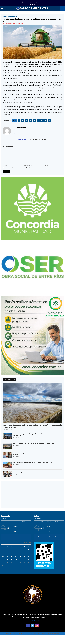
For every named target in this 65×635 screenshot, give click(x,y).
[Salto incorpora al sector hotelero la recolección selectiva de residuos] (7, 465)
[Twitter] (32, 625)
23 (28, 559)
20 (16, 559)
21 (20, 559)
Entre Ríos (15, 16)
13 (16, 556)
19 (11, 559)
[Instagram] (37, 625)
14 (20, 556)
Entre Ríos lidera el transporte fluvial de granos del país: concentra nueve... (34, 443)
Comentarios (22, 139)
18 (7, 559)
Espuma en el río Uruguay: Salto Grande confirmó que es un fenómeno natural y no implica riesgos (32, 426)
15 (24, 556)
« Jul (2, 568)
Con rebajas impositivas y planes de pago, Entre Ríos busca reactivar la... (33, 472)
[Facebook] (28, 625)
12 (11, 556)
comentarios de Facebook (38, 139)
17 (3, 559)
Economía (10, 16)
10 (3, 556)
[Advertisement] (32, 494)
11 (7, 556)
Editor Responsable (8, 23)
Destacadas (5, 16)
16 (28, 556)
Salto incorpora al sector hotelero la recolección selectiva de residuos (32, 462)
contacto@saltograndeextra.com (36, 620)
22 (24, 559)
